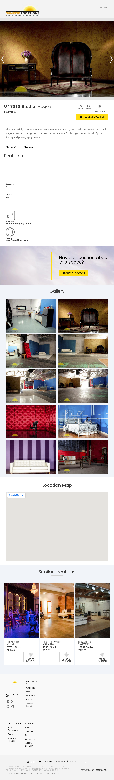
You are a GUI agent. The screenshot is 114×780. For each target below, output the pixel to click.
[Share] (81, 106)
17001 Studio (85, 647)
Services (29, 731)
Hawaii (29, 691)
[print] (88, 106)
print (88, 108)
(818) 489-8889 (76, 761)
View (45, 761)
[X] (12, 701)
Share (81, 108)
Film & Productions (13, 728)
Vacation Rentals (12, 739)
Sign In (33, 762)
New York (30, 695)
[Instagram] (8, 706)
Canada (29, 699)
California (30, 688)
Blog (27, 735)
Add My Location (29, 744)
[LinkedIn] (8, 701)
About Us (29, 727)
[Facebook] (12, 706)
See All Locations (30, 704)
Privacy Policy (87, 770)
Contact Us (30, 739)
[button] (2, 59)
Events (11, 734)
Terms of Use (102, 770)
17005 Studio (50, 647)
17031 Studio (14, 647)
